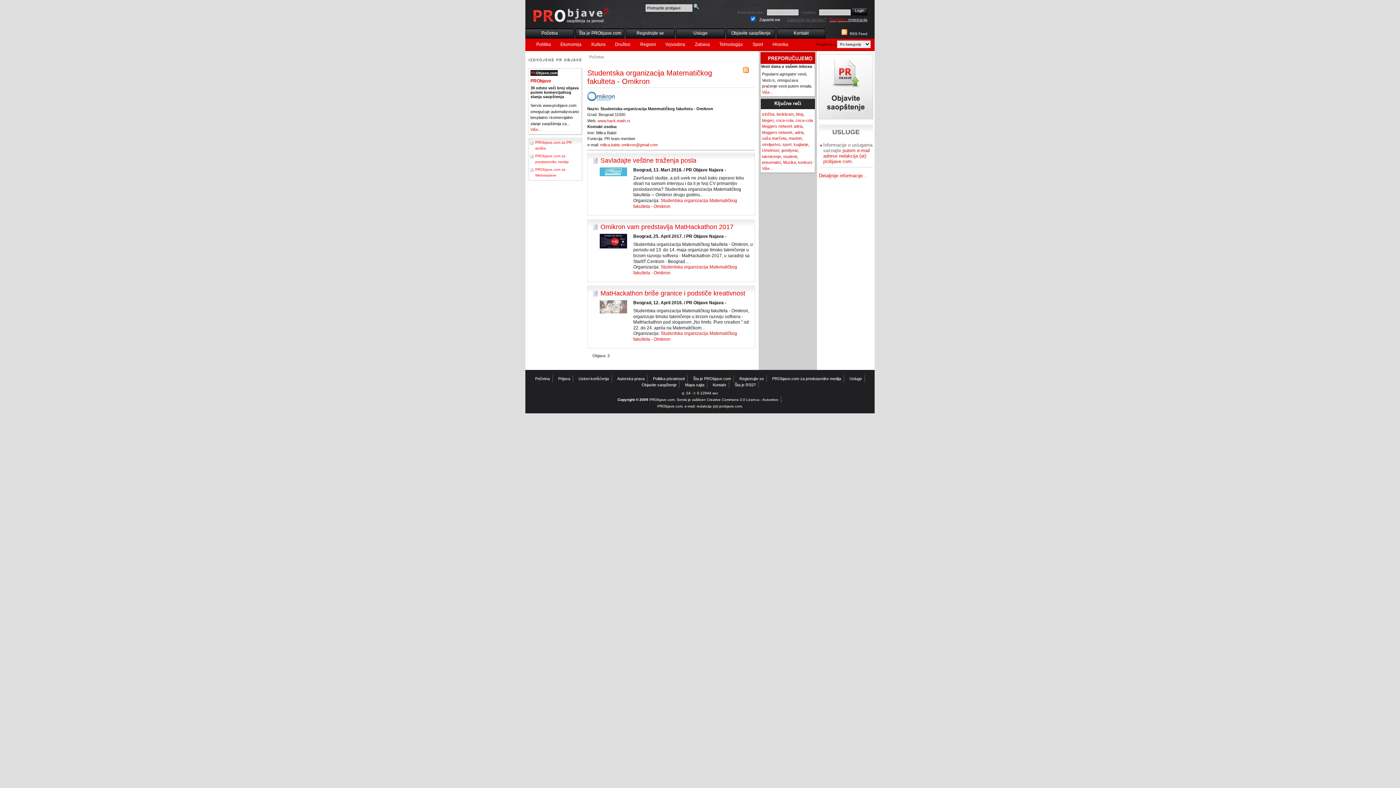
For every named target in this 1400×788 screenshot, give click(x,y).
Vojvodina (675, 44)
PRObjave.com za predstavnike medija (806, 378)
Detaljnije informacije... (843, 175)
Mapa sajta (694, 385)
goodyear (789, 150)
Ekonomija (571, 44)
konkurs (805, 162)
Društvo (622, 44)
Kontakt (801, 33)
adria (799, 132)
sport (787, 144)
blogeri (768, 120)
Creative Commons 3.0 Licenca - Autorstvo (742, 400)
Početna (549, 33)
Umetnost (770, 150)
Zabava (702, 44)
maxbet (795, 138)
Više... (535, 129)
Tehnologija (731, 44)
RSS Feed (858, 34)
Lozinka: (808, 12)
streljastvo (771, 144)
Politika (543, 44)
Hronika (780, 44)
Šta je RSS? (745, 385)
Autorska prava (631, 378)
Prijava (564, 378)
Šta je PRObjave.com (600, 33)
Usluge (700, 33)
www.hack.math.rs (614, 121)
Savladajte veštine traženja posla (648, 160)
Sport (757, 44)
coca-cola (784, 120)
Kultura (598, 44)
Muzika (789, 162)
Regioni (648, 44)
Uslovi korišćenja (594, 378)
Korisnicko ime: (750, 12)
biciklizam (785, 114)
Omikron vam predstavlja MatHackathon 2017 (667, 227)
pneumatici (771, 162)
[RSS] (746, 72)
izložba (768, 114)
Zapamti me (769, 20)
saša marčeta (774, 138)
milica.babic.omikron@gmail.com (629, 145)
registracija (848, 20)
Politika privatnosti (669, 378)
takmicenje (771, 156)
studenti (790, 156)
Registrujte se (650, 33)
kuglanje (801, 144)
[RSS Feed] (843, 34)
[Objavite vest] (846, 86)
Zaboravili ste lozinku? (806, 20)
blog (799, 114)
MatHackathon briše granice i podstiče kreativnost (672, 293)
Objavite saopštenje (751, 33)
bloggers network (777, 132)
